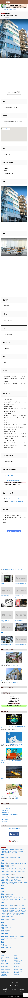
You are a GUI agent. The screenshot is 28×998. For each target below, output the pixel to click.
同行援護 (2, 955)
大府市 (24, 899)
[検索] (23, 2)
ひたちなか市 (20, 863)
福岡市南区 (22, 936)
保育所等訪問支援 (4, 971)
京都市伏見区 (12, 905)
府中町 (10, 927)
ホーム (3, 806)
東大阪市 (18, 913)
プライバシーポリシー (15, 991)
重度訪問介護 (16, 954)
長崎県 (2, 941)
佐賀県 (2, 939)
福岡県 (2, 936)
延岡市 (6, 945)
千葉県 (2, 871)
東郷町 (7, 900)
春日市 (15, 938)
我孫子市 (7, 874)
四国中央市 (7, 933)
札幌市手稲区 (15, 851)
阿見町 (6, 863)
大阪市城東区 (23, 910)
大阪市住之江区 (17, 911)
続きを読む (16, 729)
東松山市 (17, 869)
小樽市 (12, 852)
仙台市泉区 (19, 857)
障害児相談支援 (4, 975)
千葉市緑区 (19, 871)
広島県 (2, 927)
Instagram (15, 985)
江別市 (16, 852)
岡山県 (2, 925)
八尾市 (13, 914)
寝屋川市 (3, 916)
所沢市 (14, 869)
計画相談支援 (16, 974)
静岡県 (2, 896)
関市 (9, 894)
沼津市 (6, 896)
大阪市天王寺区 (18, 908)
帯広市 (9, 852)
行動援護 (15, 955)
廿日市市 (6, 927)
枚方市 (10, 914)
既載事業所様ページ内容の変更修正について (11, 814)
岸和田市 (22, 913)
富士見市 (23, 868)
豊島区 (9, 876)
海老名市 (10, 883)
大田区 (16, 876)
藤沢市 (15, 882)
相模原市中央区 (5, 882)
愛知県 (2, 897)
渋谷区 (6, 876)
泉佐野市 (8, 916)
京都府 (2, 905)
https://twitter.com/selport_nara (17, 501)
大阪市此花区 (12, 908)
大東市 (3, 914)
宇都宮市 (12, 865)
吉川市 (11, 869)
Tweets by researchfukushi (14, 828)
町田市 (24, 877)
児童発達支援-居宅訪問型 (5, 969)
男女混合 (8, 569)
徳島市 (6, 930)
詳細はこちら (15, 665)
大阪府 (2, 908)
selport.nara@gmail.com (13, 480)
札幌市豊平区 (4, 852)
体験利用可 (5, 569)
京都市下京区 (18, 905)
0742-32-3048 (10, 475)
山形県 (2, 860)
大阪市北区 (7, 908)
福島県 (2, 862)
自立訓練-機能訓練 (17, 961)
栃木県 (2, 865)
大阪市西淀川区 (11, 910)
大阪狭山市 (24, 914)
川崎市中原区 (19, 880)
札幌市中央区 (7, 849)
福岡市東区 (12, 936)
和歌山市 (7, 921)
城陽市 (23, 905)
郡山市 (6, 862)
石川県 (2, 888)
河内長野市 (12, 916)
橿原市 (9, 919)
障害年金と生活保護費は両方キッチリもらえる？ (12, 744)
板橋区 (22, 876)
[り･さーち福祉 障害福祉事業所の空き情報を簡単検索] (5, 1)
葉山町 (14, 883)
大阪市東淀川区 (5, 910)
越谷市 (7, 869)
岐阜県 (2, 894)
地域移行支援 (16, 972)
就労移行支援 (8, 13)
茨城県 (2, 863)
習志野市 (23, 871)
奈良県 (2, 919)
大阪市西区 (10, 913)
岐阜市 (6, 894)
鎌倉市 (7, 883)
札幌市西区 (22, 849)
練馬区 (17, 877)
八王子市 (8, 879)
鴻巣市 (19, 868)
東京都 (2, 876)
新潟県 (2, 885)
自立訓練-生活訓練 (4, 963)
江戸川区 (7, 877)
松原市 (17, 914)
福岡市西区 (17, 936)
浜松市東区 (10, 896)
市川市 (11, 874)
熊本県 (2, 942)
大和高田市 (13, 919)
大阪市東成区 (17, 910)
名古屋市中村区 (7, 897)
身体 (11, 569)
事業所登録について (6, 812)
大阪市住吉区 (4, 911)
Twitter (10, 985)
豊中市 (7, 914)
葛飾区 (14, 877)
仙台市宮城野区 (13, 857)
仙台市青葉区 (7, 857)
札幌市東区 (17, 849)
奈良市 (3, 13)
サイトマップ (5, 821)
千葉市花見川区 (13, 871)
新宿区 (3, 877)
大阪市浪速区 (24, 908)
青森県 (2, 854)
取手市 (12, 863)
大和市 (19, 882)
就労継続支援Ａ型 (17, 964)
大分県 (2, 944)
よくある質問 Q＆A (6, 816)
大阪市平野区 (23, 911)
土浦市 (9, 863)
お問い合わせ (5, 819)
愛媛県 (2, 933)
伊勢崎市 (9, 866)
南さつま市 (11, 947)
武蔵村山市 (16, 879)
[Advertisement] (14, 74)
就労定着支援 (16, 966)
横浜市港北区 (7, 880)
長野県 (2, 893)
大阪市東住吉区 (10, 911)
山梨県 (2, 891)
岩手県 (2, 855)
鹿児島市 (7, 947)
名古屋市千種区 (5, 899)
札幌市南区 (4, 851)
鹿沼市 (9, 865)
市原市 (3, 874)
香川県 (2, 931)
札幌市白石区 (9, 851)
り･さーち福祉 (11, 996)
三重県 (2, 902)
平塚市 (3, 883)
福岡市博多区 (7, 936)
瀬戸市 (3, 900)
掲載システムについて (6, 810)
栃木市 (6, 865)
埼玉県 (2, 868)
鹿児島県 (2, 947)
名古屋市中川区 (14, 897)
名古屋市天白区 (20, 897)
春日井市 (20, 899)
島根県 (2, 924)
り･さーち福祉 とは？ (6, 808)
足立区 (11, 877)
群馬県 (2, 866)
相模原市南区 (11, 882)
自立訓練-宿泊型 (17, 963)
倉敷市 (6, 925)
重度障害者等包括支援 (5, 957)
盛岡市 (6, 855)
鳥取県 (2, 922)
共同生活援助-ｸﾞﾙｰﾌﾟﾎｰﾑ (18, 960)
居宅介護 (2, 954)
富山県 (2, 886)
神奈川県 (2, 880)
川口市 (13, 868)
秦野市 (22, 882)
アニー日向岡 (4, 680)
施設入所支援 (3, 960)
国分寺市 (3, 879)
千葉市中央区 (7, 871)
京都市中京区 (7, 905)
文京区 (12, 876)
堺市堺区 (14, 913)
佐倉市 (14, 874)
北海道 (2, 849)
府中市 (21, 877)
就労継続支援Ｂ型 (4, 966)
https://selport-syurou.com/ (12, 498)
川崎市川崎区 (13, 880)
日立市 (16, 863)
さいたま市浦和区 (8, 868)
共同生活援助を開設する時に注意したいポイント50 (13, 797)
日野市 (11, 879)
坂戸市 (16, 868)
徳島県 (2, 930)
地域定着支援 (3, 974)
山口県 (2, 928)
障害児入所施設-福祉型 (18, 971)
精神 (15, 569)
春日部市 (3, 869)
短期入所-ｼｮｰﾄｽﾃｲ (17, 958)
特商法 (21, 991)
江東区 (19, 876)
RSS (17, 985)
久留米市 (11, 938)
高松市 (6, 931)
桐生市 (6, 866)
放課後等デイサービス (18, 969)
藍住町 (9, 930)
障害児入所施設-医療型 (5, 972)
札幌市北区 (12, 849)
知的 (13, 569)
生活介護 (2, 958)
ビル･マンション (20, 569)
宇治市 (3, 907)
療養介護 (15, 957)
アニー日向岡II (4, 664)
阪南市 (20, 914)
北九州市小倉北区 (5, 938)
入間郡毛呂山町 (23, 869)
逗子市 (25, 882)
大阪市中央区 (4, 913)
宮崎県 (2, 945)
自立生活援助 (3, 961)
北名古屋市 (16, 899)
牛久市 (25, 863)
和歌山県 (2, 921)
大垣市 (11, 894)
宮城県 (2, 857)
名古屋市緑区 (11, 899)
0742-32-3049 (10, 478)
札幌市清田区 (20, 851)
